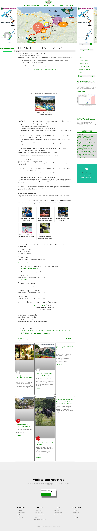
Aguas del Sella (83, 57)
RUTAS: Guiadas (81, 151)
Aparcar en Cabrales (82, 91)
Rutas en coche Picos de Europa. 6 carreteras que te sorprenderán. (64, 348)
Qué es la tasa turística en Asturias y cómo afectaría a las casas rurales (86, 80)
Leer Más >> (18, 390)
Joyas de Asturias (84, 54)
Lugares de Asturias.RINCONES (83, 144)
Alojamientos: (86, 49)
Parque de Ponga (84, 66)
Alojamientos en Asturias (84, 136)
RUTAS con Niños (90, 151)
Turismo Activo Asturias (7, 48)
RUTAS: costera (90, 150)
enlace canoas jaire (23, 262)
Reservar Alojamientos (32, 5)
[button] (7, 52)
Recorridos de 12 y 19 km (41, 306)
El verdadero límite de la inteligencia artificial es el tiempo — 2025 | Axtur (86, 120)
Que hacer (69, 5)
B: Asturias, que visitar (85, 136)
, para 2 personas (29, 268)
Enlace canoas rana (23, 279)
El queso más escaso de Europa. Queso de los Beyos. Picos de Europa (64, 401)
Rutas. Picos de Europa (85, 149)
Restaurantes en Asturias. (83, 148)
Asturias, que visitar (49, 5)
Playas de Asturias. (87, 146)
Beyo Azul (82, 72)
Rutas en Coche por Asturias (85, 153)
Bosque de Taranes (84, 69)
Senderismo (80, 154)
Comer (61, 5)
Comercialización (82, 139)
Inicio (19, 44)
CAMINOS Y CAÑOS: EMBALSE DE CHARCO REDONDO (36, 334)
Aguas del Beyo (83, 63)
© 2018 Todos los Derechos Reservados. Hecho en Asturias (48, 526)
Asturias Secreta (83, 60)
